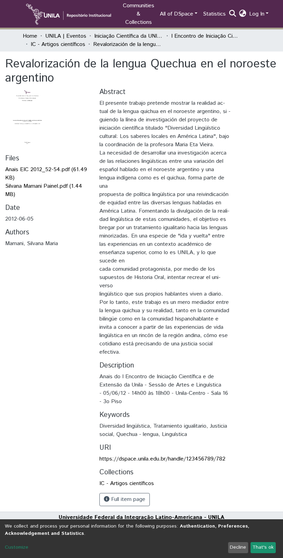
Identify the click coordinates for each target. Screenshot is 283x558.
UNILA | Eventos (65, 36)
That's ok (263, 547)
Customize (16, 547)
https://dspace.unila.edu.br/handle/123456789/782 (162, 459)
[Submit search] (232, 14)
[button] (242, 14)
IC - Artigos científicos (58, 44)
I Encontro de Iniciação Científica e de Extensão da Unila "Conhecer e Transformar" (205, 36)
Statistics (214, 14)
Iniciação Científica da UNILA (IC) (128, 36)
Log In (256, 14)
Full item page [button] (127, 499)
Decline (238, 547)
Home (30, 36)
